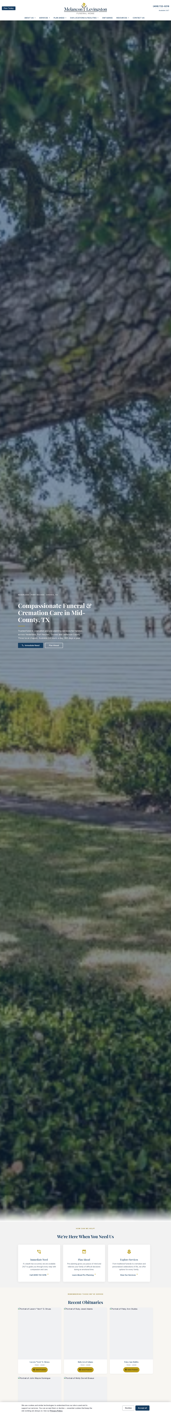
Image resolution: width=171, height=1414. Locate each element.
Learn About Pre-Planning (84, 1275)
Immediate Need (30, 645)
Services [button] (43, 18)
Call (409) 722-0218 (39, 1275)
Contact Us (139, 18)
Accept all (142, 1408)
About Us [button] (29, 18)
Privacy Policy (56, 1411)
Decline (128, 1408)
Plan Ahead (54, 645)
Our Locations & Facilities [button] (83, 18)
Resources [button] (121, 18)
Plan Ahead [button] (59, 18)
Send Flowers (39, 1370)
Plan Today (9, 8)
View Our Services (129, 1275)
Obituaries (107, 18)
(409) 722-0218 (161, 6)
